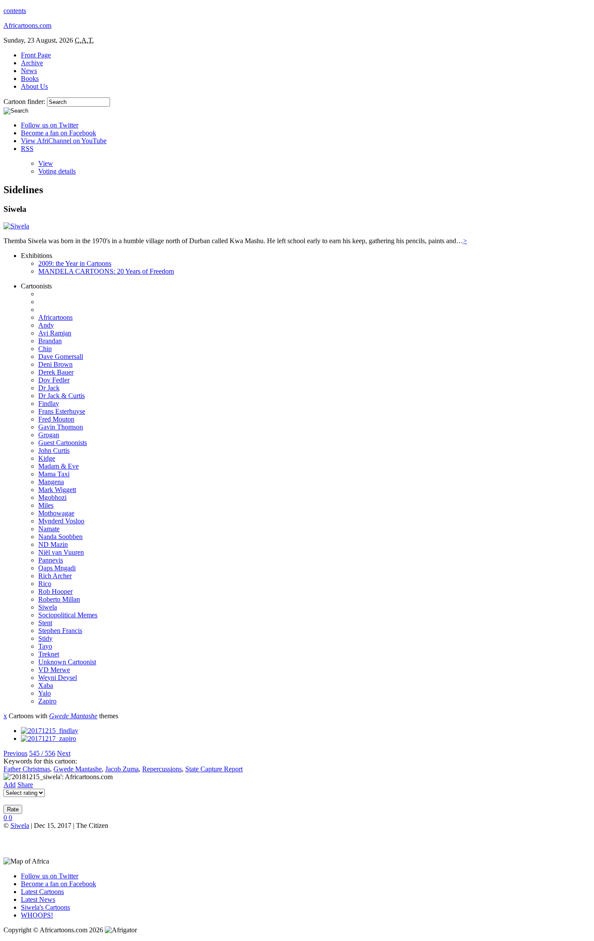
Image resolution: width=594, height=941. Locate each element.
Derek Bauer (55, 372)
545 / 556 (42, 753)
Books (30, 78)
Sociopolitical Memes (67, 615)
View (45, 163)
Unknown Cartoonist (67, 662)
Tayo (45, 646)
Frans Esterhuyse (61, 411)
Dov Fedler (54, 380)
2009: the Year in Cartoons (74, 263)
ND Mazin (53, 544)
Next (63, 753)
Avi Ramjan (54, 333)
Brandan (50, 341)
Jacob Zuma (122, 769)
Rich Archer (55, 575)
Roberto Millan (59, 599)
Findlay (48, 403)
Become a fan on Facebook (58, 133)
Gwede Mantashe (73, 716)
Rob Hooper (55, 591)
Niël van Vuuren (61, 552)
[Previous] (49, 730)
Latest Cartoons (42, 891)
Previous (15, 753)
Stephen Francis (60, 630)
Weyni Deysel (57, 677)
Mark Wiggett (57, 489)
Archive (32, 63)
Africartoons (55, 317)
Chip (45, 348)
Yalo (44, 693)
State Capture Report (214, 769)
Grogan (48, 435)
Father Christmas (26, 769)
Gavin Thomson (60, 427)
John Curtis (54, 450)
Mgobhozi (52, 497)
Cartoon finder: (25, 101)
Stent (45, 622)
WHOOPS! (37, 915)
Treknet (48, 654)
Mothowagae (56, 513)
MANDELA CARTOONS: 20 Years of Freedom (106, 271)
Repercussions (162, 769)
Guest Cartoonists (62, 442)
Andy (46, 325)
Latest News (38, 899)
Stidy (45, 638)
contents (14, 10)
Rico (44, 583)
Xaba (45, 685)
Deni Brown (55, 364)
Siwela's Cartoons (45, 907)
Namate (49, 528)
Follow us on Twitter (49, 125)
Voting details (57, 171)
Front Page (36, 55)
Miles (45, 505)
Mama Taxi (54, 474)
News (29, 70)
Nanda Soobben (60, 536)
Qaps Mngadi (57, 568)
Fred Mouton (56, 419)
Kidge (46, 458)
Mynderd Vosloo (61, 521)
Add (9, 784)
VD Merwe (54, 669)
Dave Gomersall (60, 356)
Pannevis (50, 560)
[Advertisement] (105, 843)
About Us (34, 86)
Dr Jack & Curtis (61, 395)
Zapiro (47, 701)
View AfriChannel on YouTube (64, 140)
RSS (27, 148)
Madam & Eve (58, 466)
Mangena (51, 482)
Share (25, 784)
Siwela (47, 607)
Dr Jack (49, 388)
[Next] (48, 738)
